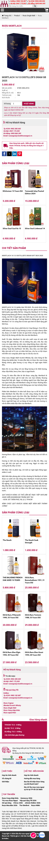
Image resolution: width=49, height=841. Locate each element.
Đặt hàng (29, 104)
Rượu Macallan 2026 (9, 805)
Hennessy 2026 (26, 798)
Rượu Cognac (8, 703)
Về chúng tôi (6, 778)
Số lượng (7, 104)
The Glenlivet (24, 805)
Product (17, 16)
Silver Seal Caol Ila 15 (12, 228)
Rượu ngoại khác (9, 713)
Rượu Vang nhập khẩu (11, 710)
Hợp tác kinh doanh (9, 775)
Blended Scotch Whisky (12, 705)
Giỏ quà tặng (6, 803)
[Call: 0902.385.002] (33, 838)
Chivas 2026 (18, 803)
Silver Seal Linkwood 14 (35, 228)
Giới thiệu (5, 782)
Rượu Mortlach (12, 25)
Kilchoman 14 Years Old (13, 191)
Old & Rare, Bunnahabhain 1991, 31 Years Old (35, 580)
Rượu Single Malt (29, 16)
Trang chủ (7, 16)
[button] (4, 153)
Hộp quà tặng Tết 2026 (28, 801)
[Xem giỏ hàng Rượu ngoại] (46, 11)
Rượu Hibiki (35, 805)
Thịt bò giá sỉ (15, 836)
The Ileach (7, 540)
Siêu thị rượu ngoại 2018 (24, 834)
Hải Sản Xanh (26, 836)
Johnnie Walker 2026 (32, 803)
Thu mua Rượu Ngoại (10, 801)
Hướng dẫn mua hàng (32, 778)
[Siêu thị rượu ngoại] (5, 4)
